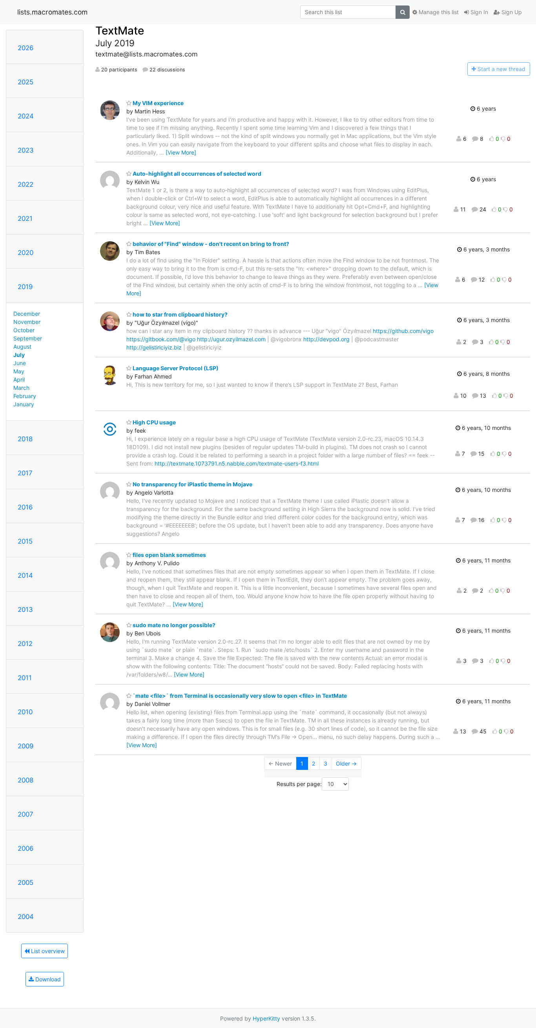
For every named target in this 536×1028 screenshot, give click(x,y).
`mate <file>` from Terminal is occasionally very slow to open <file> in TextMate (239, 695)
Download (47, 979)
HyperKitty (266, 1018)
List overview (47, 951)
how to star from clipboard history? (179, 314)
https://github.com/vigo (403, 331)
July (19, 354)
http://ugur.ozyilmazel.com (231, 339)
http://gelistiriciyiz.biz (154, 347)
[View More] (181, 152)
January (23, 404)
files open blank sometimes (168, 554)
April (19, 379)
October (24, 330)
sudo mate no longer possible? (173, 625)
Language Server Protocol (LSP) (175, 368)
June (19, 363)
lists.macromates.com (52, 12)
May (18, 371)
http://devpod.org (326, 339)
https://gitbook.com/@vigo (160, 339)
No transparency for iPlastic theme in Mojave (191, 484)
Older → (346, 763)
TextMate (119, 30)
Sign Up (511, 12)
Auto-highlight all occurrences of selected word (196, 173)
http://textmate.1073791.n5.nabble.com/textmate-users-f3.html (237, 463)
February (24, 396)
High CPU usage (153, 422)
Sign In (478, 12)
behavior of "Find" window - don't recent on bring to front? (210, 243)
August (22, 346)
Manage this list (438, 12)
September (27, 338)
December (26, 313)
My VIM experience (157, 103)
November (26, 321)
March (21, 387)
